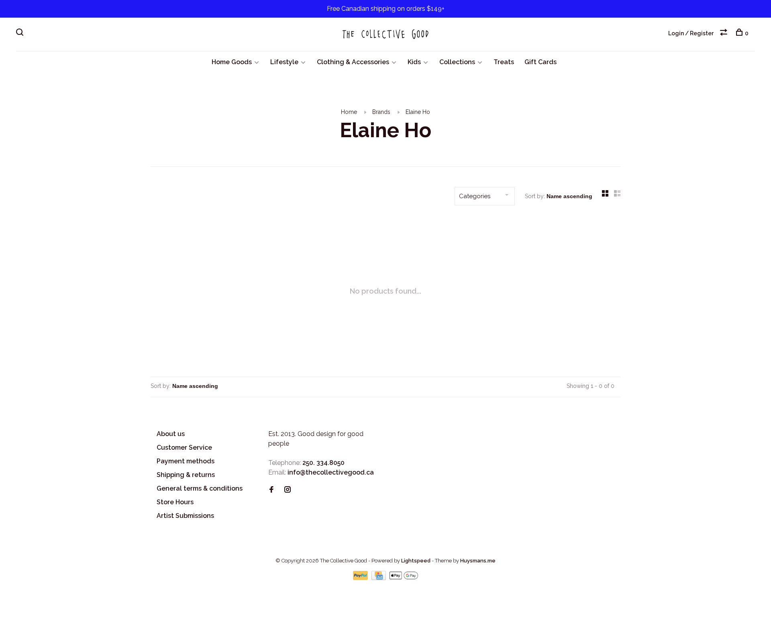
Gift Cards (540, 62)
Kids (414, 62)
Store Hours (175, 502)
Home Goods (232, 62)
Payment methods (185, 461)
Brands (381, 112)
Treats (504, 62)
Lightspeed (415, 561)
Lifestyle (284, 62)
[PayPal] (361, 578)
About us (171, 434)
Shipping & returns (186, 475)
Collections (457, 62)
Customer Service (184, 447)
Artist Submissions (185, 516)
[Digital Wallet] (404, 578)
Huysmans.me (478, 561)
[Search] (20, 33)
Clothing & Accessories (353, 62)
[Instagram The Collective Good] (287, 490)
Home (349, 112)
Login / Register (691, 33)
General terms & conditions (200, 488)
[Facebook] (271, 490)
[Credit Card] (379, 578)
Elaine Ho (418, 112)
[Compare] (724, 33)
